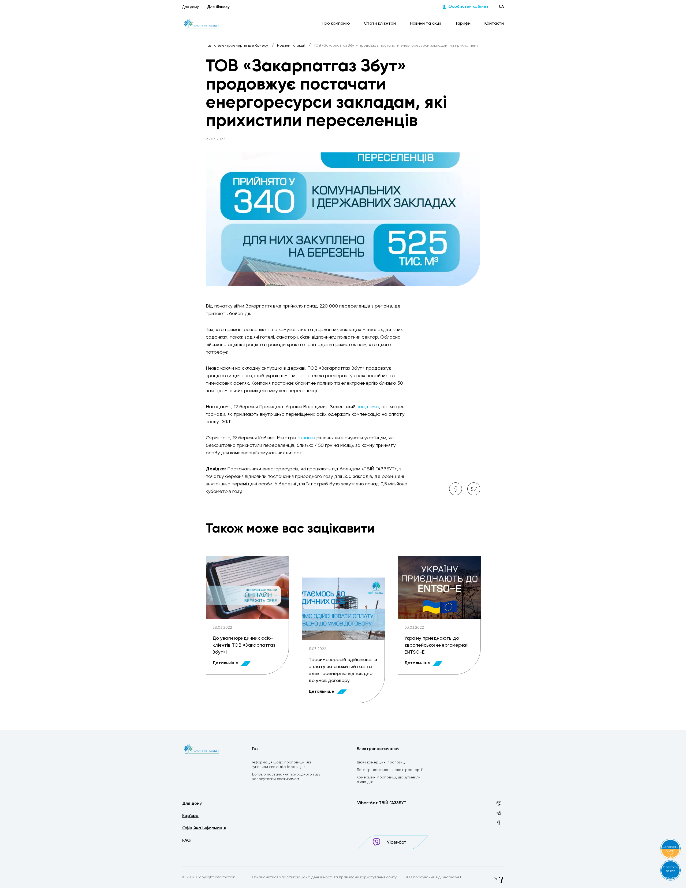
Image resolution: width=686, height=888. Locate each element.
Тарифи (463, 23)
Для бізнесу (218, 7)
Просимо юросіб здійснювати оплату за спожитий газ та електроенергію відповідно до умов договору (342, 670)
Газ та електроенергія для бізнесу (237, 45)
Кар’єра (190, 816)
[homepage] (201, 23)
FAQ (186, 840)
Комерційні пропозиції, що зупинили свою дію (388, 779)
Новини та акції (426, 23)
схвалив (306, 438)
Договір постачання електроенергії (390, 770)
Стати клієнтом (380, 23)
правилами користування (362, 877)
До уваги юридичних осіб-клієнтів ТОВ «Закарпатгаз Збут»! (243, 645)
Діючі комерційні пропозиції (381, 762)
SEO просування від (433, 877)
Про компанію (336, 23)
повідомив (368, 406)
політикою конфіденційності (307, 877)
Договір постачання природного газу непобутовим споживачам (286, 777)
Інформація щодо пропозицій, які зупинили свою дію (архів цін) (281, 764)
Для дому (190, 7)
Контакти (494, 23)
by (496, 878)
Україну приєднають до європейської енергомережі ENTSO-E (436, 645)
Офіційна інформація (204, 828)
